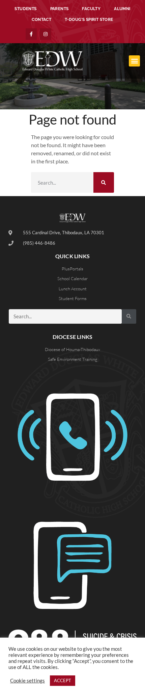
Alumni (122, 8)
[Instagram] (45, 34)
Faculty (91, 8)
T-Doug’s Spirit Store (89, 19)
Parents (59, 8)
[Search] (103, 182)
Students (25, 8)
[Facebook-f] (31, 34)
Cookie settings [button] (27, 681)
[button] (134, 60)
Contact (41, 19)
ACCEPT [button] (62, 680)
